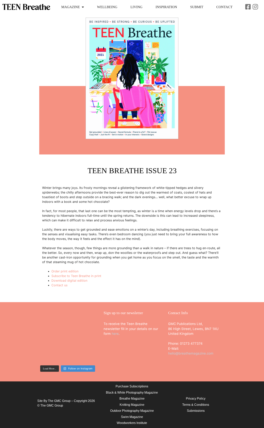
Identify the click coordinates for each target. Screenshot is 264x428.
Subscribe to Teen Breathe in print (76, 276)
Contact (224, 7)
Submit (196, 7)
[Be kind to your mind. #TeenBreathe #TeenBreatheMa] (82, 319)
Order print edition (64, 271)
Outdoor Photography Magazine (132, 410)
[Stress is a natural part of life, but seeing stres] (82, 354)
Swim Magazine (132, 417)
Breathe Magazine (132, 398)
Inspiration (166, 7)
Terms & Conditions (195, 404)
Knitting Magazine (132, 404)
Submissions (196, 410)
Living (136, 7)
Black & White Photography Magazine (132, 392)
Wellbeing (107, 7)
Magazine (70, 7)
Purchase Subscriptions (132, 386)
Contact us (59, 285)
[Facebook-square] (248, 6)
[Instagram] (255, 6)
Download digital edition (69, 280)
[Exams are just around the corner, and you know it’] (82, 337)
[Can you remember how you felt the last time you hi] (53, 354)
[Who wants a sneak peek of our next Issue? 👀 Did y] (53, 319)
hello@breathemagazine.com (190, 353)
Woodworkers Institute (132, 423)
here (115, 334)
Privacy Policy (195, 398)
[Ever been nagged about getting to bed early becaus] (53, 337)
